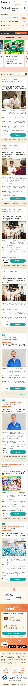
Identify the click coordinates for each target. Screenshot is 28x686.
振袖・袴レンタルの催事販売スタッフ (13, 464)
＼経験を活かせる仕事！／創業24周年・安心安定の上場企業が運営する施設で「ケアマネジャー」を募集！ (14, 218)
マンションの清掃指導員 (9, 337)
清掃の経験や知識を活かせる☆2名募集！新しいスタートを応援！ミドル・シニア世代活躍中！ (13, 345)
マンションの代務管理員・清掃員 (11, 402)
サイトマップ (22, 668)
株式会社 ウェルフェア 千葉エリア (9, 528)
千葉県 (15, 4)
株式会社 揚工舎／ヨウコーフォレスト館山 (11, 81)
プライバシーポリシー (8, 670)
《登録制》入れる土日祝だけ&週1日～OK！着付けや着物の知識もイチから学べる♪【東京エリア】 (14, 473)
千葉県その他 (20, 4)
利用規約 (5, 668)
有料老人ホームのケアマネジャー (11, 209)
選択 (24, 21)
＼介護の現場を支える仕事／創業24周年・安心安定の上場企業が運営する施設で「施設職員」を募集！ (13, 280)
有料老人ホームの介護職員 (9, 79)
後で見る (6, 134)
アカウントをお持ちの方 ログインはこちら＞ (14, 636)
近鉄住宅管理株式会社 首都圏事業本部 (10, 339)
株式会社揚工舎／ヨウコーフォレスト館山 (10, 148)
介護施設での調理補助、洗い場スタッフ (13, 526)
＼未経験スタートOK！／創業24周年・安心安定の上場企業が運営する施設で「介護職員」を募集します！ (14, 88)
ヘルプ (17, 670)
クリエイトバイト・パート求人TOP (7, 4)
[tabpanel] (14, 53)
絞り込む (24, 17)
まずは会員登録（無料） (14, 633)
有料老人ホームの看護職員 (9, 146)
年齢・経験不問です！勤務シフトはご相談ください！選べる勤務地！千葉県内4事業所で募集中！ (14, 535)
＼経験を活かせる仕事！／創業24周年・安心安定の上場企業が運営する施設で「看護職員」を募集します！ (14, 154)
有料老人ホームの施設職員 (9, 271)
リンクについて (13, 668)
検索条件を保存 (21, 33)
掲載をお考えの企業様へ (18, 672)
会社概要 (23, 670)
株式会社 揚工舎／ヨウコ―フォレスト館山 (11, 274)
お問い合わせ (7, 672)
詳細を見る (17, 135)
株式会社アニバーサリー (7, 466)
